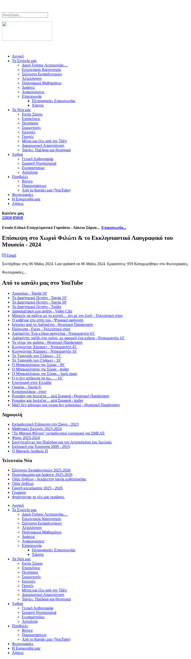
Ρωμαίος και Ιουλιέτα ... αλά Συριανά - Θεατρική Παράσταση (60, 396)
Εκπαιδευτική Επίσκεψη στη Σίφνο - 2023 (45, 424)
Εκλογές (28, 132)
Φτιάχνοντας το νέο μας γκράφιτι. (38, 497)
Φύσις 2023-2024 (26, 438)
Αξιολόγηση (32, 78)
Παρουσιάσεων (34, 186)
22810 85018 (12, 218)
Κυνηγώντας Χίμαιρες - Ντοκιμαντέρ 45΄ (44, 347)
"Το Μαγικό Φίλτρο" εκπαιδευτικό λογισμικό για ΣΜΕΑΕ (58, 433)
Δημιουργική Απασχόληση (43, 145)
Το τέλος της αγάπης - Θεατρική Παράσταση (47, 342)
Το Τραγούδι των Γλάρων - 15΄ (36, 356)
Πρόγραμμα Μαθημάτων (42, 83)
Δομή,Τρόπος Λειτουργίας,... (45, 65)
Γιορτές (28, 136)
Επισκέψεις (31, 119)
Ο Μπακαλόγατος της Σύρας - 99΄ (38, 365)
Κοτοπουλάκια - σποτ (29, 391)
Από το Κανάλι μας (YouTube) (46, 190)
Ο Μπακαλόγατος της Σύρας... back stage (44, 374)
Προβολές (20, 177)
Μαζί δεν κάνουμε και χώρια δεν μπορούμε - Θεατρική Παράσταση (66, 405)
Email (11, 255)
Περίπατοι (30, 123)
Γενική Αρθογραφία (37, 159)
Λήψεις (18, 203)
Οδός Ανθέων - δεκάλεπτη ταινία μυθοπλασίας (49, 479)
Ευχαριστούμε (33, 168)
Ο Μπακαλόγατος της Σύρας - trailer (40, 369)
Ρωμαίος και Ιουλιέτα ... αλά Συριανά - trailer (47, 400)
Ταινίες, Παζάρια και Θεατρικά (46, 150)
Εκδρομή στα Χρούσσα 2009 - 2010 (41, 446)
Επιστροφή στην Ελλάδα (31, 382)
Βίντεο (27, 181)
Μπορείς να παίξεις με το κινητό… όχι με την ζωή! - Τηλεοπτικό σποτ (67, 316)
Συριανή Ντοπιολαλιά (39, 163)
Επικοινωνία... (113, 227)
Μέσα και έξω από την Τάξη (44, 141)
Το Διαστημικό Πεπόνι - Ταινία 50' (39, 302)
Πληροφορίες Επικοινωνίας (53, 101)
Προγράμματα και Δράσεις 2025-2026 (42, 474)
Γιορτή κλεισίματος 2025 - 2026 (37, 488)
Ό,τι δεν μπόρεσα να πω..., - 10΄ (37, 378)
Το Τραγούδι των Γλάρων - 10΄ (36, 360)
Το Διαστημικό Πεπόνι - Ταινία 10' (39, 298)
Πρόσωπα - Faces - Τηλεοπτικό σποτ (41, 329)
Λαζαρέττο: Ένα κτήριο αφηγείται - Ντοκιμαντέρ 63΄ (53, 333)
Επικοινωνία (32, 96)
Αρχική (18, 56)
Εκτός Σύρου (32, 114)
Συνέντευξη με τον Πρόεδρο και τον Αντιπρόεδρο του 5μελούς (62, 442)
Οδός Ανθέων (23, 483)
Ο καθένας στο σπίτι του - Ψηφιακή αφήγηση (47, 320)
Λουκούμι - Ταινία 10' (29, 293)
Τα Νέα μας (21, 110)
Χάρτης (38, 105)
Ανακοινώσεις (33, 92)
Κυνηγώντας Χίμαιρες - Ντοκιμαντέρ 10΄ (44, 351)
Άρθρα (17, 154)
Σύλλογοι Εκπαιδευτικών (42, 74)
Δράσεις (28, 87)
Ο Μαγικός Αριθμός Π (30, 451)
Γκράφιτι (19, 492)
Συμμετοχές (31, 128)
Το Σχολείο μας (24, 61)
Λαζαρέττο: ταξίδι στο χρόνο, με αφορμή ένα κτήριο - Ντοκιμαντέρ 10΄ (68, 338)
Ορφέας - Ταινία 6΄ (27, 387)
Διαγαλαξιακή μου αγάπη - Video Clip (42, 311)
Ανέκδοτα (30, 172)
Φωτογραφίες (22, 194)
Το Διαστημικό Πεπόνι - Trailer (36, 307)
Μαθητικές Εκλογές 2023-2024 (37, 429)
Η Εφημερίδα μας (26, 199)
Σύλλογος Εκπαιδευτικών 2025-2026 (41, 470)
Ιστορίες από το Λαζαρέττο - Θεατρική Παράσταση (52, 324)
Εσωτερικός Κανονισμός (41, 69)
